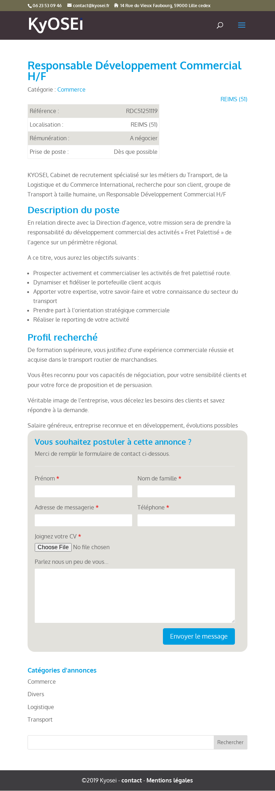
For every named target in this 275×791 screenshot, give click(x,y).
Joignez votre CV (58, 536)
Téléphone (153, 507)
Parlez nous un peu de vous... (71, 561)
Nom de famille (160, 478)
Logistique (41, 707)
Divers (36, 694)
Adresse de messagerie (67, 507)
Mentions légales (169, 780)
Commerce (71, 89)
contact (131, 780)
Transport (40, 719)
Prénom (47, 478)
